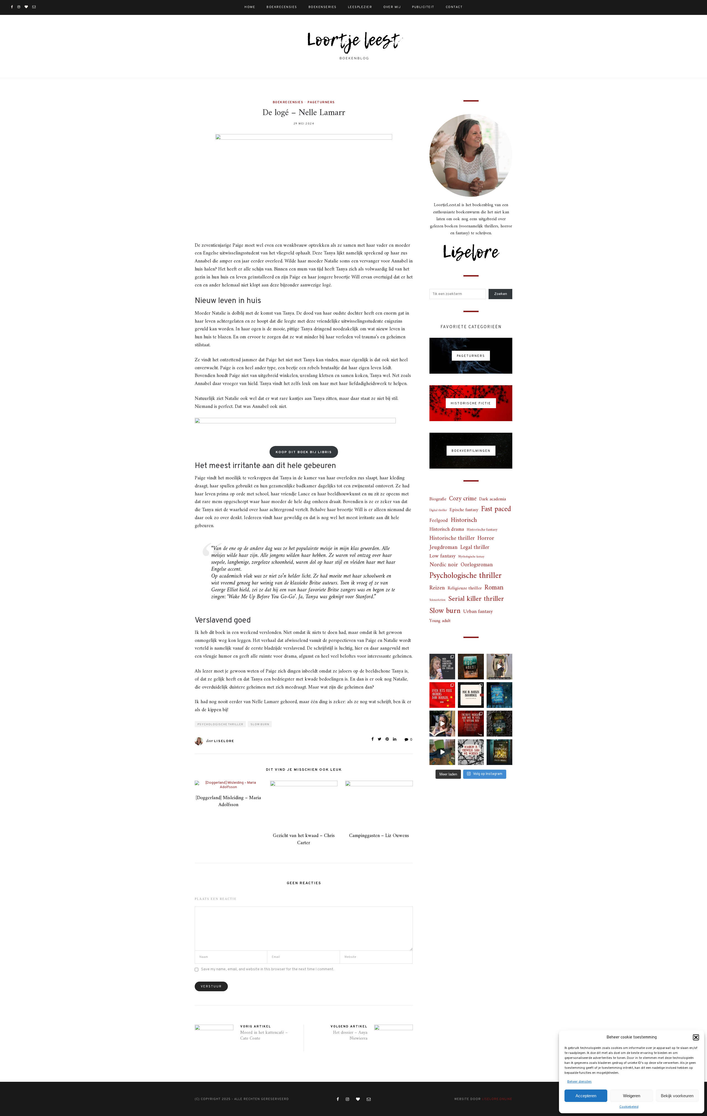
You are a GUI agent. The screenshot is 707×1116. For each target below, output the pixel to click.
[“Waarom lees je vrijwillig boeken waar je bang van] (471, 752)
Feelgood (438, 521)
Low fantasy (442, 556)
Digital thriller (438, 510)
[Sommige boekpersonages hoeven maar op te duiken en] (471, 723)
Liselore (224, 741)
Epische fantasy (464, 510)
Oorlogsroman (477, 565)
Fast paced (496, 510)
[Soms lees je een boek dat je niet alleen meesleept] (499, 695)
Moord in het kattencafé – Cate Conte (264, 1035)
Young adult (439, 621)
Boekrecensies (282, 7)
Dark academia (492, 499)
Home (249, 7)
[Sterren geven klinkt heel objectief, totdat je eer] (471, 695)
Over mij (392, 7)
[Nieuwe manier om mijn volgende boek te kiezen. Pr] (442, 752)
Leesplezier (360, 7)
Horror (486, 538)
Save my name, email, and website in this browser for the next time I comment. (267, 969)
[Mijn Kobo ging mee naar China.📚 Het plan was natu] (499, 666)
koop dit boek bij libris (304, 452)
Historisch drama (446, 530)
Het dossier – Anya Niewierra (350, 1035)
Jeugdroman (443, 547)
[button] (696, 1037)
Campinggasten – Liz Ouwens (379, 835)
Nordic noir (443, 565)
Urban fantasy (478, 612)
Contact (454, 7)
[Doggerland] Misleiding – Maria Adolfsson (228, 801)
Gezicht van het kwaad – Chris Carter (304, 839)
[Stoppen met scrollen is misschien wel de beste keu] (442, 723)
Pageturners (321, 102)
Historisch (464, 520)
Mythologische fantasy (471, 556)
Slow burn (259, 724)
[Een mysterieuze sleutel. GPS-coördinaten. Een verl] (471, 666)
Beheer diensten (579, 1082)
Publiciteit (423, 7)
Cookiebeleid (629, 1107)
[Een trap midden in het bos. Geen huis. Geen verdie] (499, 752)
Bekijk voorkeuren (677, 1095)
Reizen (437, 588)
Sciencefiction (437, 600)
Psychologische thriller (220, 724)
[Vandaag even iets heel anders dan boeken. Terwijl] (442, 695)
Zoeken (500, 294)
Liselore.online (497, 1099)
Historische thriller (452, 538)
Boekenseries (322, 7)
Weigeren (631, 1095)
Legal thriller (474, 547)
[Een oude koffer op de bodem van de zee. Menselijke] (499, 723)
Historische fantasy (482, 530)
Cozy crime (462, 499)
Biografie (437, 499)
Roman (493, 588)
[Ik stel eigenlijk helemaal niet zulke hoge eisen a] (442, 666)
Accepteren (586, 1095)
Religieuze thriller (465, 588)
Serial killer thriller (476, 599)
